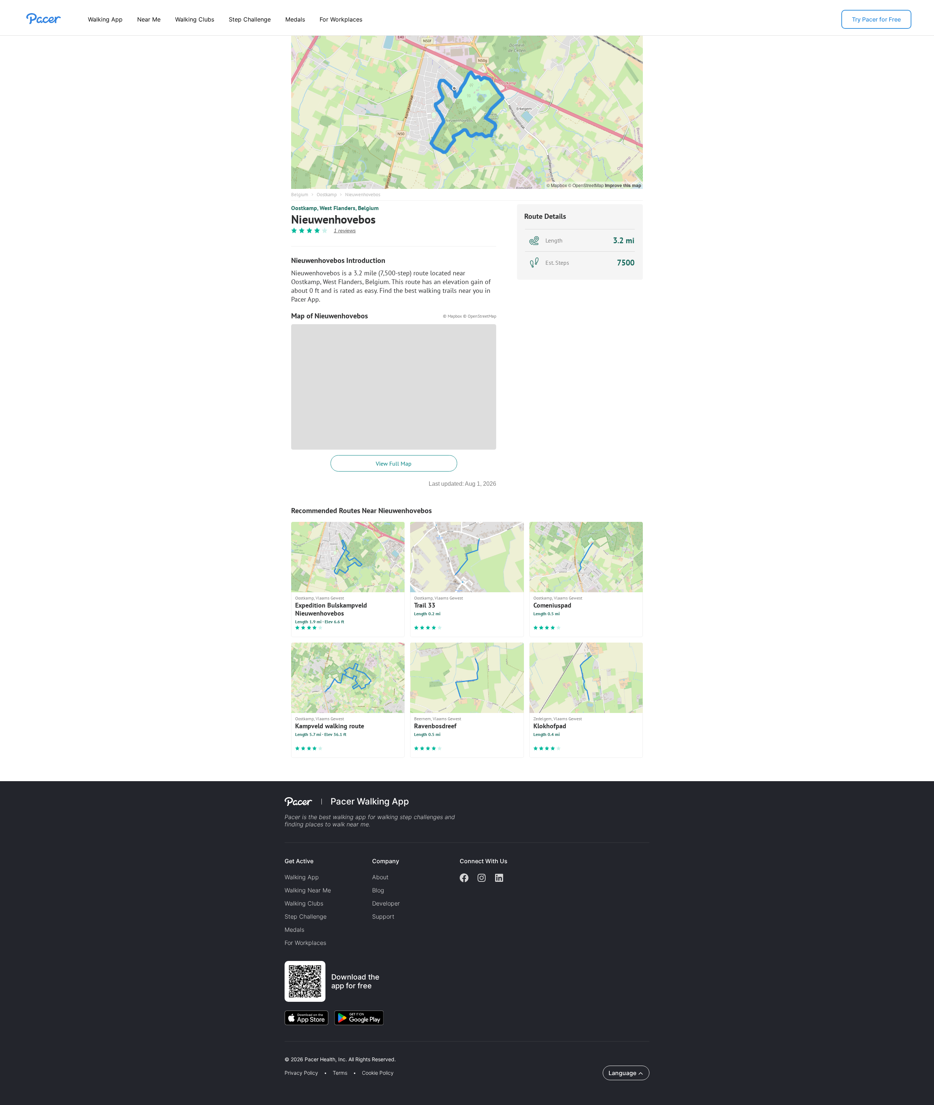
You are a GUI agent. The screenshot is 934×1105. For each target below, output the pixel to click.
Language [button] (622, 1073)
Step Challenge (250, 19)
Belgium (299, 194)
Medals (295, 19)
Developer (386, 903)
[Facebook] (464, 878)
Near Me (149, 19)
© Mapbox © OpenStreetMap (469, 316)
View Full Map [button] (394, 463)
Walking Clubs (194, 19)
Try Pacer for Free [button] (876, 19)
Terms (340, 1073)
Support (383, 916)
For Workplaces (341, 19)
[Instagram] (481, 878)
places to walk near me (337, 824)
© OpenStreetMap (586, 185)
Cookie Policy (378, 1073)
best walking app (343, 817)
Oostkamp (327, 194)
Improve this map (623, 185)
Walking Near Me (308, 890)
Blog (378, 890)
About (380, 877)
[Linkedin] (499, 878)
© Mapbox (557, 185)
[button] (127, 1051)
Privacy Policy (301, 1073)
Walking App (105, 19)
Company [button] (385, 861)
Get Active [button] (299, 861)
